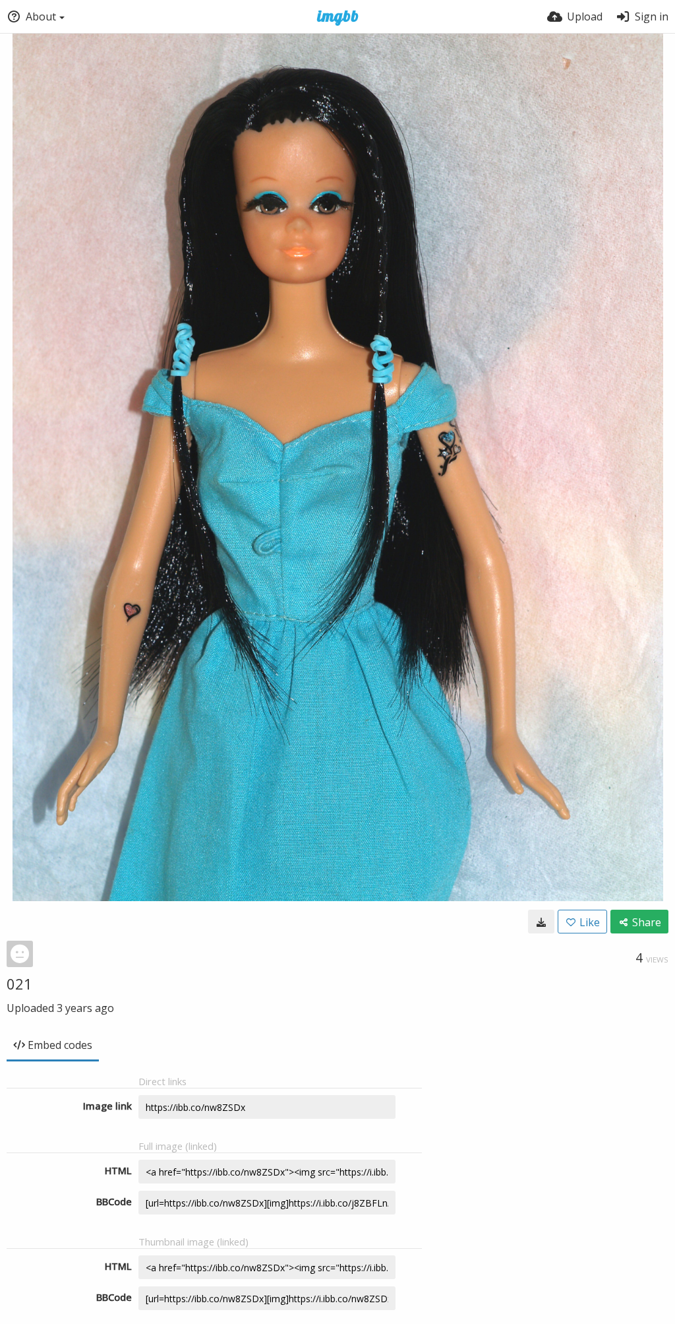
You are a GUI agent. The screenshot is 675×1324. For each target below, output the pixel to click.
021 (19, 983)
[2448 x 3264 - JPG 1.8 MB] (541, 921)
